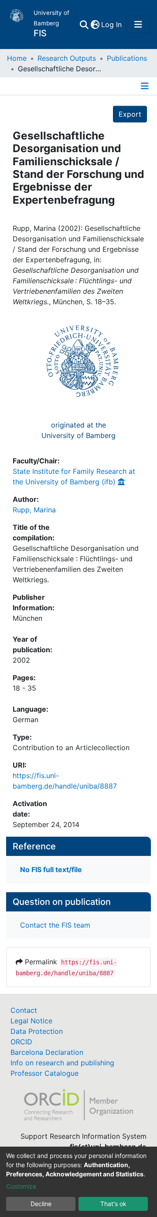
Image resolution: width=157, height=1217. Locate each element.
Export (130, 114)
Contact (23, 1010)
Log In (112, 24)
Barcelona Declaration (46, 1052)
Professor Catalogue (44, 1073)
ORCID (21, 1041)
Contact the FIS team (55, 925)
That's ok (113, 1203)
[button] (94, 24)
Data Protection (36, 1031)
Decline (41, 1203)
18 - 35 (24, 688)
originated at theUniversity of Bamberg (78, 430)
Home (17, 58)
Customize (21, 1186)
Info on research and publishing (62, 1062)
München (27, 618)
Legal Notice (31, 1020)
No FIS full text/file (51, 869)
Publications (127, 58)
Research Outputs (67, 58)
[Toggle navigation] (138, 24)
